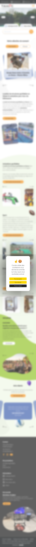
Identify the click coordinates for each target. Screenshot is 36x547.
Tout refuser (18, 282)
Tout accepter (18, 279)
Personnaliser (18, 286)
